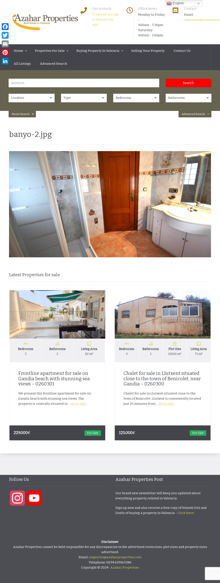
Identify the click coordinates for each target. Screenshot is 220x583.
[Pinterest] (5, 52)
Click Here (185, 513)
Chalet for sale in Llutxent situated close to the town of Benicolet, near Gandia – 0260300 (162, 378)
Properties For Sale (50, 51)
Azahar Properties (124, 567)
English (178, 3)
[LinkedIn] (5, 61)
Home (19, 51)
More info (78, 404)
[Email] (5, 44)
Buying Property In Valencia (98, 51)
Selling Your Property (148, 51)
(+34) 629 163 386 (105, 15)
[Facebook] (5, 26)
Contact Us (182, 51)
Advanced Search (53, 64)
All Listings (22, 64)
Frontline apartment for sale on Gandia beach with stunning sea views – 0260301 (54, 378)
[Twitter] (5, 35)
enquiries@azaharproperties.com (115, 557)
